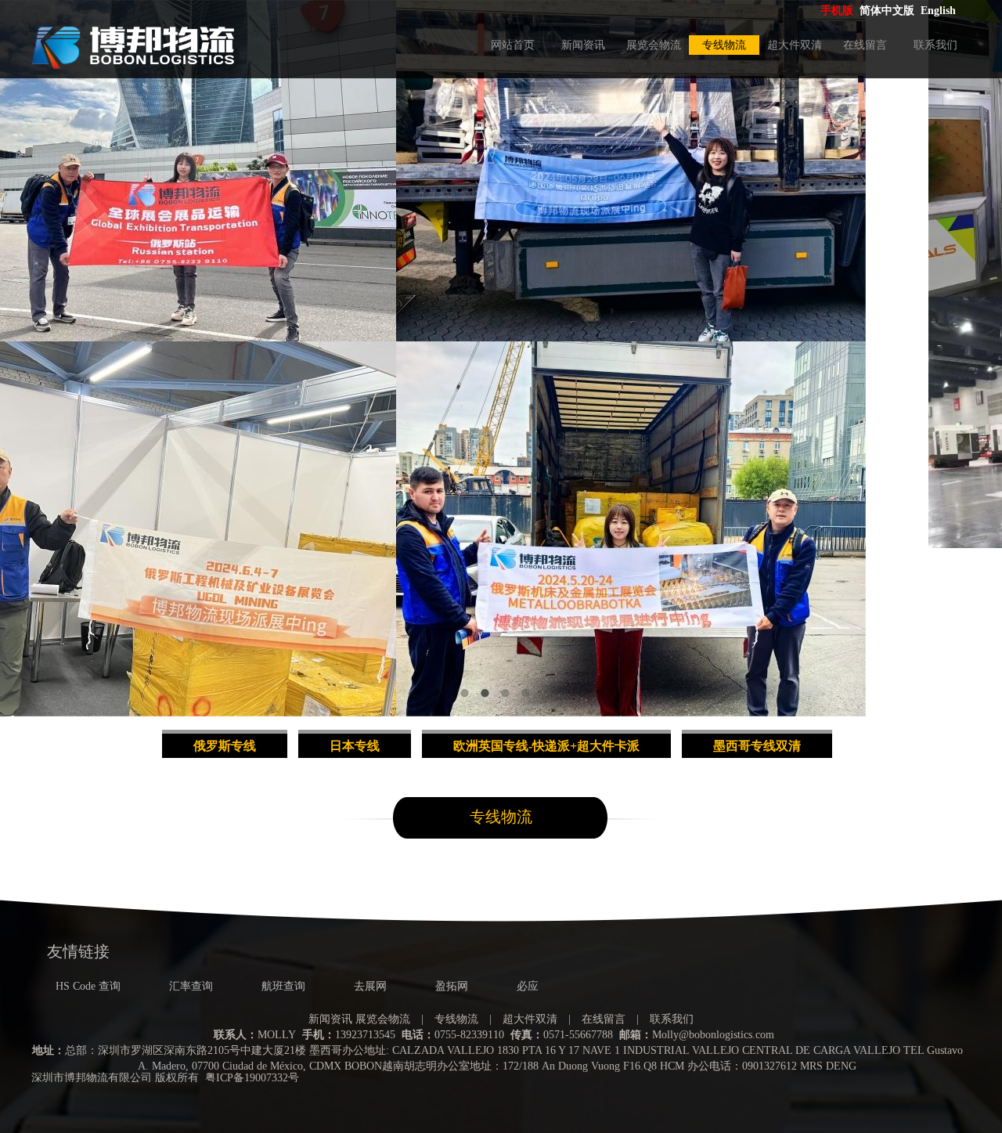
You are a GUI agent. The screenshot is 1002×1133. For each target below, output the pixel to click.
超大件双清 (794, 45)
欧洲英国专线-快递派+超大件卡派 (546, 745)
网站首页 (513, 45)
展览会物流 (653, 45)
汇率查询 (191, 986)
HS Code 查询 (88, 986)
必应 (528, 986)
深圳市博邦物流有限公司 (91, 1078)
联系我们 (935, 45)
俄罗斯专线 (224, 745)
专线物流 (724, 45)
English (938, 10)
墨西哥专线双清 (757, 745)
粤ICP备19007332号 (252, 1078)
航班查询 (283, 986)
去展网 (370, 986)
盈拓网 (451, 986)
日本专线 (355, 745)
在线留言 (865, 45)
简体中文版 (888, 10)
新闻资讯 (583, 45)
